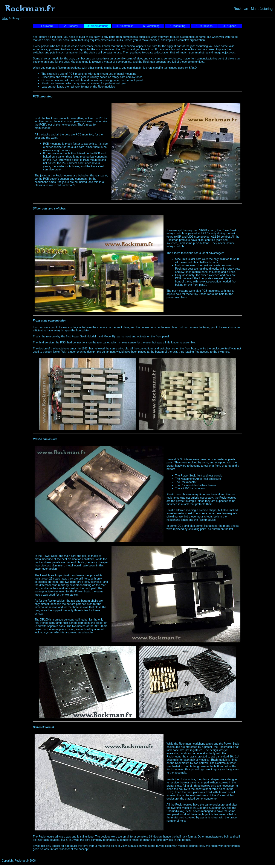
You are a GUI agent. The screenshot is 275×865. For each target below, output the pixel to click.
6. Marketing (177, 25)
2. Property (71, 25)
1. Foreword (45, 25)
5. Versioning (151, 25)
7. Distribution (203, 25)
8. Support (229, 25)
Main (5, 18)
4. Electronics (124, 25)
